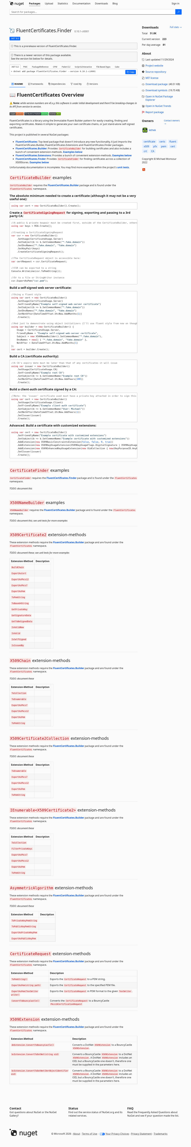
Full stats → (176, 27)
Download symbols (156, 90)
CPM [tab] (55, 66)
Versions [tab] (93, 83)
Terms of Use (89, 1133)
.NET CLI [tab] (15, 66)
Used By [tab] (77, 83)
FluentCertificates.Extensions (33, 155)
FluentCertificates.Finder (31, 159)
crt (145, 151)
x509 (146, 146)
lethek (152, 130)
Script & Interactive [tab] (83, 66)
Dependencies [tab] (58, 83)
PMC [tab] (25, 66)
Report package (155, 112)
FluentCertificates (26, 141)
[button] (130, 72)
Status (73, 1108)
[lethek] (145, 130)
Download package (157, 84)
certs (162, 141)
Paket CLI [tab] (66, 66)
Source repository (156, 71)
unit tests (123, 167)
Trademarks (160, 1133)
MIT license (152, 78)
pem (163, 146)
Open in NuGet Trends (158, 106)
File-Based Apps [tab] (103, 66)
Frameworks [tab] (36, 83)
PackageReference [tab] (40, 66)
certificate (149, 141)
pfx (155, 146)
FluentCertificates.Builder (31, 148)
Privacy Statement (141, 1133)
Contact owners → (172, 122)
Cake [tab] (117, 66)
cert (172, 146)
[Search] (178, 12)
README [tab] (18, 83)
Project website (154, 65)
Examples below (72, 152)
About (76, 1133)
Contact (15, 1108)
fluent (172, 141)
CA (152, 151)
